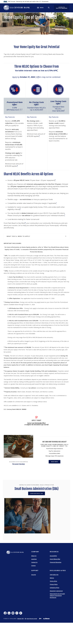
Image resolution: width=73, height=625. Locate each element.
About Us (33, 556)
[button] (36, 236)
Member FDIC (20, 618)
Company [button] (35, 552)
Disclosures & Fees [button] (58, 570)
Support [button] (34, 570)
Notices (52, 578)
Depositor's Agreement (56, 591)
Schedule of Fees (54, 587)
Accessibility (53, 556)
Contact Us (34, 562)
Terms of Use (53, 581)
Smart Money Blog (55, 559)
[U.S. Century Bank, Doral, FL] (17, 7)
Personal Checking (18, 464)
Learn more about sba (36, 493)
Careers (33, 565)
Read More (55, 461)
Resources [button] (54, 552)
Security (33, 574)
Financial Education (55, 562)
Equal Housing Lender (32, 618)
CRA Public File (54, 574)
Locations (34, 559)
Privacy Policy (54, 584)
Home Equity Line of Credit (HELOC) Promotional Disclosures (57, 596)
